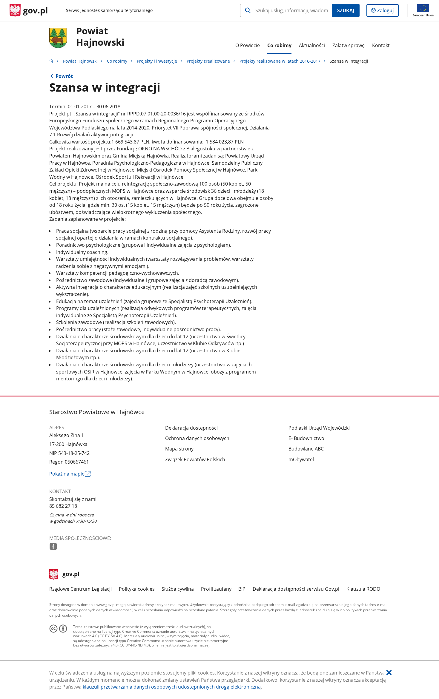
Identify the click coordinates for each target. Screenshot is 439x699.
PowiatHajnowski (100, 36)
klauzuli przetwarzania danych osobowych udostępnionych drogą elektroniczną (172, 686)
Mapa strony (179, 448)
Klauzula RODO (363, 589)
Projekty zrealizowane (208, 61)
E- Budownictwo (306, 438)
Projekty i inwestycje (157, 61)
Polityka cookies (137, 589)
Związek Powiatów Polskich (195, 459)
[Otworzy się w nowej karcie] (53, 546)
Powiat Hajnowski (80, 61)
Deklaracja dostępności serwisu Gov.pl (296, 589)
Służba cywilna (178, 589)
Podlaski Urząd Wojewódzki (319, 428)
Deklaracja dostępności (191, 428)
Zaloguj (387, 12)
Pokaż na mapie (69, 474)
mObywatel (301, 459)
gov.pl (70, 574)
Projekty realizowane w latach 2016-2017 (280, 61)
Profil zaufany (216, 589)
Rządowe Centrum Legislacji (80, 589)
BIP (241, 589)
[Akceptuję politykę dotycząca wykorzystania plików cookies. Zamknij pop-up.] (389, 673)
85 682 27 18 (63, 506)
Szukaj (345, 10)
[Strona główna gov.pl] (51, 61)
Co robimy (117, 61)
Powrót (64, 76)
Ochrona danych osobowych (197, 438)
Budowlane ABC (306, 448)
